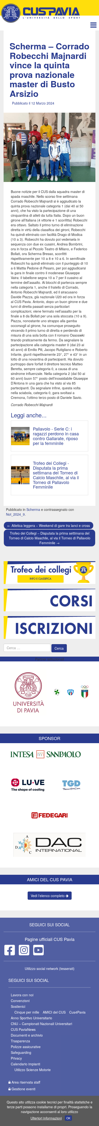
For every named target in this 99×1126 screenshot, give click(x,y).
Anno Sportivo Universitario (31, 1017)
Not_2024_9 (15, 514)
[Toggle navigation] (93, 25)
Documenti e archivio (27, 1035)
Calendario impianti (25, 1064)
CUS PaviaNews (23, 1029)
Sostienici (18, 1006)
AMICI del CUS (54, 1012)
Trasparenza (20, 1040)
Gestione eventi (23, 1088)
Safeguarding (21, 1052)
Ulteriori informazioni (46, 1118)
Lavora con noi (22, 994)
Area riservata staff (25, 1082)
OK (68, 1118)
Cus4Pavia (77, 1012)
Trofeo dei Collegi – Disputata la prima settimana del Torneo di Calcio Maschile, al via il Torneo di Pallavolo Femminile (49, 538)
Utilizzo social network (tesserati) (49, 968)
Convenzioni (20, 1000)
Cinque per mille (26, 1012)
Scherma (33, 509)
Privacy (16, 1058)
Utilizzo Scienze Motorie (32, 1069)
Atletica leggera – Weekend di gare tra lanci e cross (48, 525)
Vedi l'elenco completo (48, 895)
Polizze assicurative (26, 1046)
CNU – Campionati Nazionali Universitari (41, 1023)
